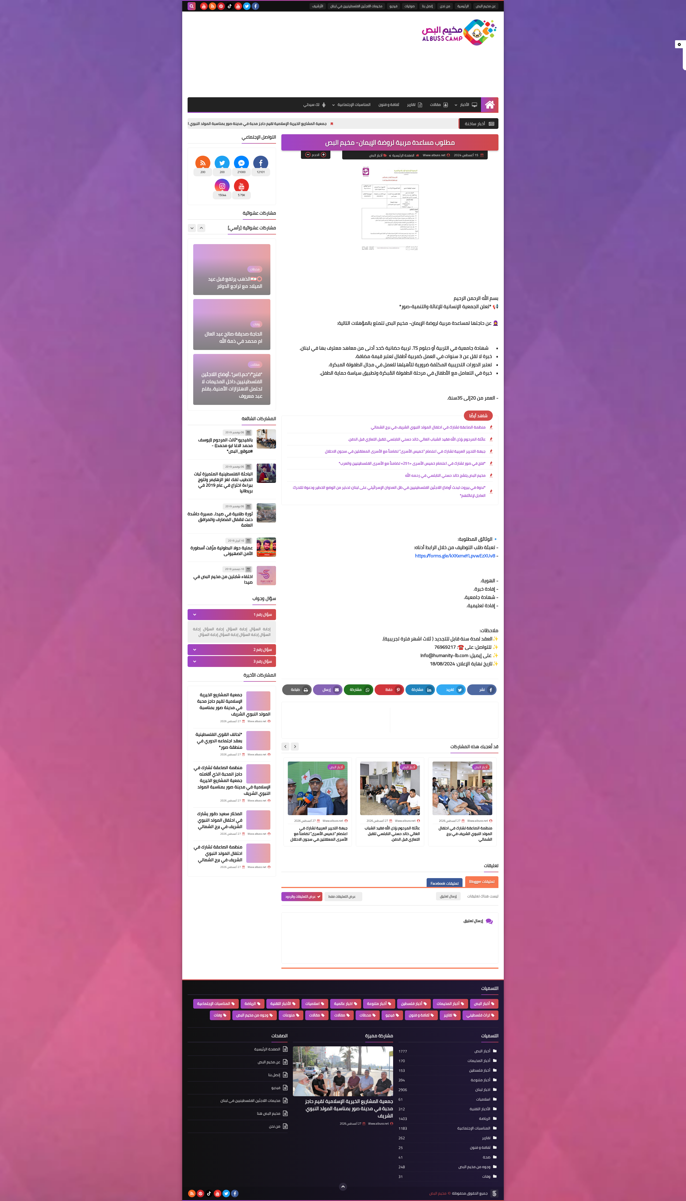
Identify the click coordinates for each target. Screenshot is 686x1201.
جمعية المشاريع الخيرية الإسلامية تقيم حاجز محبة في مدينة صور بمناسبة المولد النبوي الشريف (327, 123)
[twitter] (247, 6)
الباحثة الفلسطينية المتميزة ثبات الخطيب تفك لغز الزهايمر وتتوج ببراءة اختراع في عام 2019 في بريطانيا (223, 482)
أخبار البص (375, 155)
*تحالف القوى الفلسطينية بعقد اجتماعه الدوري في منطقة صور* (219, 740)
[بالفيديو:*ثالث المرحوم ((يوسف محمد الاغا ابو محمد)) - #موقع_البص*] (266, 439)
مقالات (435, 104)
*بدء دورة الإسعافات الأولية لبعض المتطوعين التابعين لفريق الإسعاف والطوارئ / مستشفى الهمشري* (235, 385)
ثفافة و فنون (389, 104)
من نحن (445, 6)
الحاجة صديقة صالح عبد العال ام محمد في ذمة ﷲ (233, 282)
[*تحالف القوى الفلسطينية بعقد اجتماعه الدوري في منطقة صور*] (258, 740)
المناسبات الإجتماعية (354, 104)
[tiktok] (229, 6)
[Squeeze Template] (494, 1193)
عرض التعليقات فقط (342, 896)
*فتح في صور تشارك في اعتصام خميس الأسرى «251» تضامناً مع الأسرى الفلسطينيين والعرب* (412, 463)
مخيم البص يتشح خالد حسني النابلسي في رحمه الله (445, 475)
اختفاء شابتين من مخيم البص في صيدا (223, 579)
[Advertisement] (285, 54)
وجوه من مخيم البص (252, 1015)
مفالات (339, 1015)
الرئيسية (463, 6)
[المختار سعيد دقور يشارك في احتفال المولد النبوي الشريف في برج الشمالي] (258, 820)
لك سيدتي (311, 104)
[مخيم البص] (459, 32)
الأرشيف (317, 6)
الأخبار (464, 104)
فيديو (393, 6)
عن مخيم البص (486, 6)
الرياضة (250, 1003)
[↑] (343, 1187)
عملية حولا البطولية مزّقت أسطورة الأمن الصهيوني (222, 550)
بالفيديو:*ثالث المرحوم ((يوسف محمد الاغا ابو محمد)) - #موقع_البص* (225, 445)
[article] (338, 720)
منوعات (289, 1015)
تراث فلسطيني (478, 1015)
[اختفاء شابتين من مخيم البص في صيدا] (266, 575)
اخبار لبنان (482, 1089)
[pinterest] (221, 6)
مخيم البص (437, 1193)
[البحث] (192, 6)
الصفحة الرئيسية (403, 155)
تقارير (411, 104)
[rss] (212, 6)
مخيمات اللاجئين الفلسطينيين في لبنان (356, 6)
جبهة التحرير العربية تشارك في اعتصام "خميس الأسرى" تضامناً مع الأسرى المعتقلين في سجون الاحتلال (405, 451)
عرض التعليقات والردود (300, 896)
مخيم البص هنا (268, 1113)
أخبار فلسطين (411, 1003)
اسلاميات (312, 1003)
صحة (486, 1157)
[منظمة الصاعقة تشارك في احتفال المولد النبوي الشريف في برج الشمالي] (258, 853)
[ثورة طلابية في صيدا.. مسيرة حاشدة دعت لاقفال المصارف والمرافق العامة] (266, 513)
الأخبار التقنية (280, 1003)
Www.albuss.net (378, 1123)
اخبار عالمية (343, 1003)
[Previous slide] (201, 228)
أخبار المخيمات (448, 1003)
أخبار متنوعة (377, 1003)
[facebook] (255, 6)
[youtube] (238, 6)
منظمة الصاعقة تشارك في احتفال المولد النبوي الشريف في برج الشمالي (428, 427)
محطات (365, 1015)
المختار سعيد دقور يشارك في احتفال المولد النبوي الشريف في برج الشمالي (219, 820)
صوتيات (410, 6)
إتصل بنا (427, 6)
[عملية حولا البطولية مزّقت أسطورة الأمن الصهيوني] (266, 547)
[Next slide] (285, 747)
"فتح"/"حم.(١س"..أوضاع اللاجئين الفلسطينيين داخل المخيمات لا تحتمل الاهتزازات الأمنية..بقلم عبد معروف (232, 330)
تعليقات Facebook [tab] (444, 883)
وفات (218, 1015)
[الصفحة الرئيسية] (489, 104)
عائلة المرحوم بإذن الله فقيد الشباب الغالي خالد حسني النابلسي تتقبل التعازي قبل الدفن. (417, 439)
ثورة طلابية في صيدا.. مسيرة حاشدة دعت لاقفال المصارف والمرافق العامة (220, 519)
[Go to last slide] (295, 747)
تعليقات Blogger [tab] (481, 881)
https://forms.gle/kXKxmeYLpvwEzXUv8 (455, 555)
